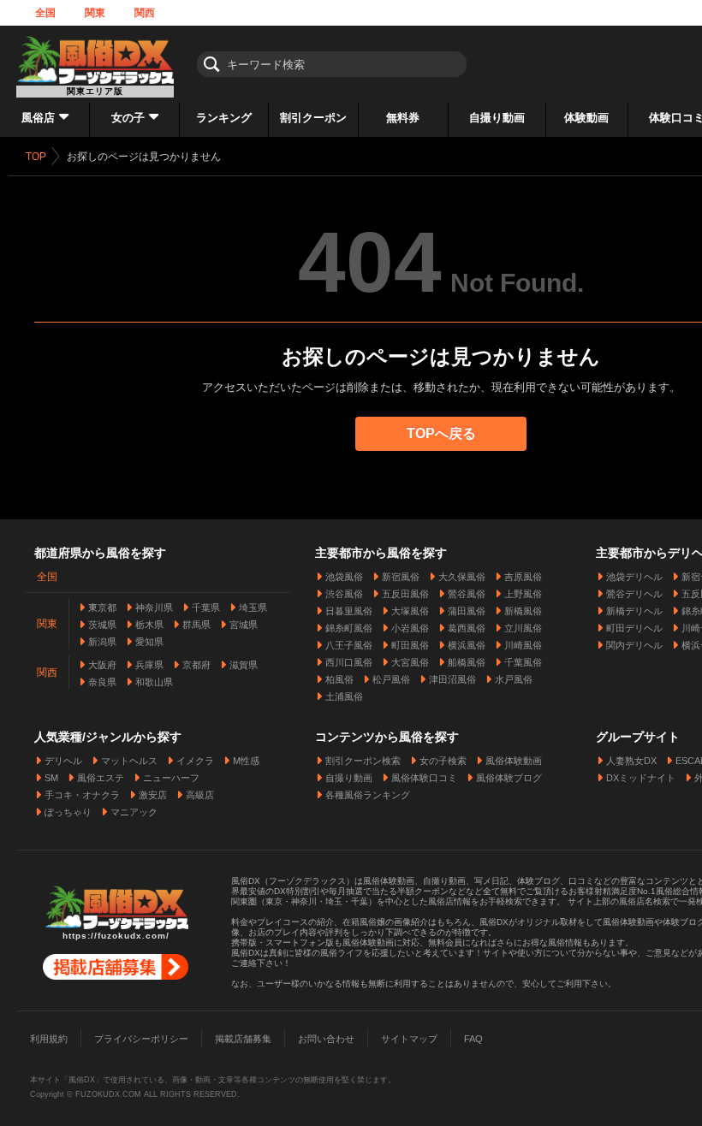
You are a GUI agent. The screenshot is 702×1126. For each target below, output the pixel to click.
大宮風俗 (410, 662)
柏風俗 (339, 679)
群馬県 (196, 624)
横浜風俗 (466, 645)
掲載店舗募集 (243, 1039)
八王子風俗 (348, 645)
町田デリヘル (634, 628)
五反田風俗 (405, 594)
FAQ (473, 1039)
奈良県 (102, 682)
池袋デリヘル (634, 577)
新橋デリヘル (634, 611)
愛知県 (149, 642)
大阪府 (102, 665)
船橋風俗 (466, 662)
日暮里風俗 (348, 611)
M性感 (246, 761)
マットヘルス (129, 761)
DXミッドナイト (640, 778)
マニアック (134, 812)
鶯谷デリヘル (634, 594)
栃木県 (149, 624)
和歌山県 (154, 682)
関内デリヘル (634, 645)
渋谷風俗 (344, 594)
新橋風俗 (523, 611)
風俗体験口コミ (424, 778)
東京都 (102, 607)
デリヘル (63, 761)
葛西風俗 (466, 628)
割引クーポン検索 (363, 761)
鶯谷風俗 (466, 594)
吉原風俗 (523, 577)
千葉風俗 (523, 662)
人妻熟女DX (631, 761)
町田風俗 (410, 645)
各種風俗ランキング (367, 795)
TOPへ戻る (441, 433)
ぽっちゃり (68, 812)
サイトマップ (409, 1039)
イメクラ (195, 761)
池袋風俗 (344, 577)
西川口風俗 (348, 662)
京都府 (196, 665)
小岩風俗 (410, 628)
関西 (144, 13)
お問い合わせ (326, 1039)
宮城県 (243, 624)
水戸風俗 (513, 679)
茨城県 (102, 624)
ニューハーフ (171, 778)
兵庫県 (149, 665)
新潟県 (102, 642)
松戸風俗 (391, 679)
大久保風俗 (461, 577)
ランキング (224, 117)
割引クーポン (313, 117)
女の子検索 (443, 761)
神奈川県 (154, 607)
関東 (95, 13)
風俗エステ (100, 778)
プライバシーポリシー (141, 1039)
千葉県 (206, 607)
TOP (36, 157)
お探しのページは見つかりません (144, 157)
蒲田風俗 (466, 611)
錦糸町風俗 (348, 628)
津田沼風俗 (452, 679)
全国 (45, 13)
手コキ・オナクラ (82, 795)
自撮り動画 (497, 117)
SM (51, 778)
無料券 (402, 117)
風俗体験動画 (513, 761)
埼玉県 (253, 607)
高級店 (200, 795)
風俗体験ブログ (509, 778)
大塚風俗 (410, 611)
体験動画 (586, 117)
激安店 (153, 795)
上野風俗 (523, 594)
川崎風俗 (523, 645)
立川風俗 (523, 628)
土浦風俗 (344, 696)
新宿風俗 (400, 577)
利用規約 (49, 1039)
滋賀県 (243, 665)
